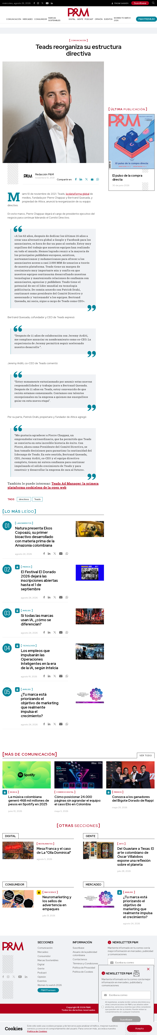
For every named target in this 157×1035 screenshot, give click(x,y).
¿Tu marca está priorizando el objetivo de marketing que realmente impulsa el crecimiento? (39, 705)
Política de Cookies (37, 1031)
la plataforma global (77, 193)
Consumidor (40, 19)
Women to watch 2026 (50, 985)
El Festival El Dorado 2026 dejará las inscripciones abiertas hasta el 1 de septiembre (39, 580)
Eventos (108, 19)
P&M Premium (146, 19)
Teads (37, 499)
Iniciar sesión (121, 3)
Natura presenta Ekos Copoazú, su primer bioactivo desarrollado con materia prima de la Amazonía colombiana (34, 537)
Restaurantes (45, 844)
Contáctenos (80, 959)
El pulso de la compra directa (127, 178)
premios (118, 792)
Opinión (99, 19)
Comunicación (13, 19)
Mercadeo (28, 19)
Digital (72, 19)
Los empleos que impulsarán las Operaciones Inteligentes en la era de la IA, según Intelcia (39, 659)
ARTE (121, 844)
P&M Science (50, 892)
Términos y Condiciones (85, 963)
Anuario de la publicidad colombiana (85, 954)
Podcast (89, 19)
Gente (80, 19)
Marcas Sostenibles (54, 19)
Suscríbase (140, 3)
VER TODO (146, 755)
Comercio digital (65, 792)
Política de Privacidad (84, 967)
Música (13, 792)
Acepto (139, 1028)
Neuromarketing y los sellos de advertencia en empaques (56, 903)
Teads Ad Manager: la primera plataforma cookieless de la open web (53, 485)
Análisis (129, 892)
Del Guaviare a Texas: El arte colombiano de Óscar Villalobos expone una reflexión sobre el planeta (135, 856)
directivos (24, 499)
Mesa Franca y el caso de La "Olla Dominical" (54, 850)
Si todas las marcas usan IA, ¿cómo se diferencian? (37, 620)
